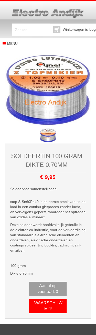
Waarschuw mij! (48, 306)
